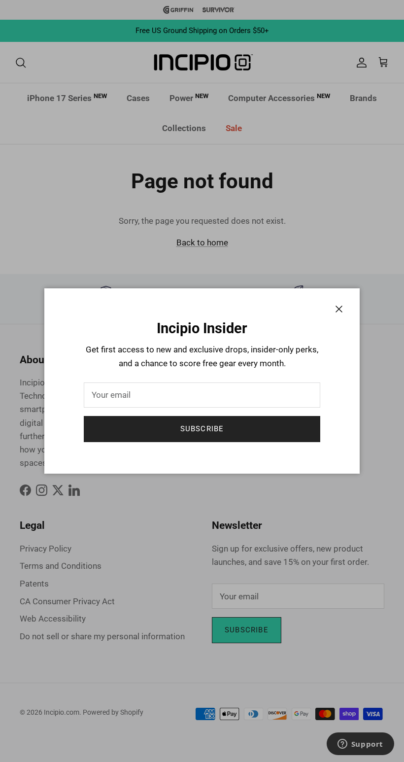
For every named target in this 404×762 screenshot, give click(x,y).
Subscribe (202, 428)
